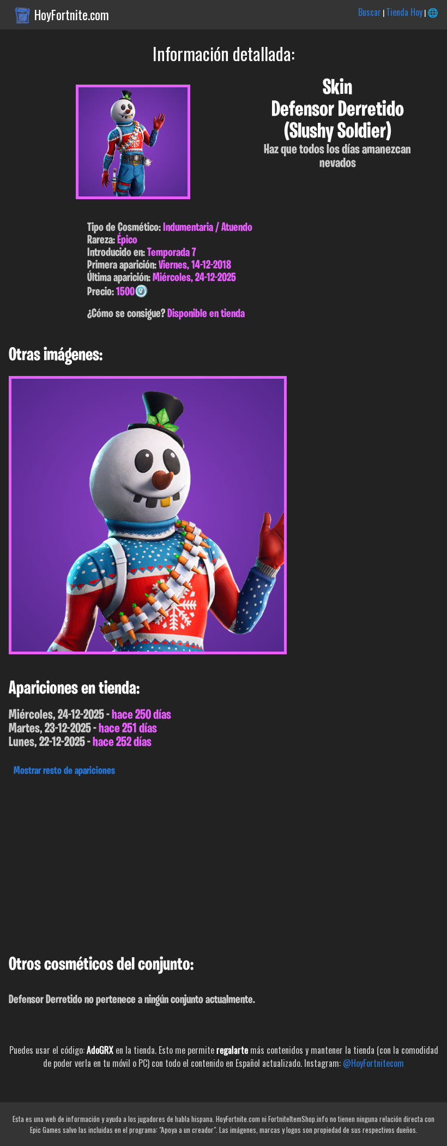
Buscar (369, 12)
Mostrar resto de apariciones (64, 771)
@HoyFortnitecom (373, 1063)
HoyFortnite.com (71, 14)
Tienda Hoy (404, 12)
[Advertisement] (223, 862)
